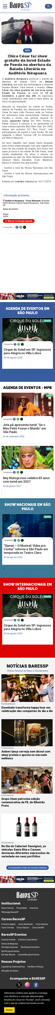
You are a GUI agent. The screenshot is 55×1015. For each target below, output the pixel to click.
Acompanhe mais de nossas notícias (27, 867)
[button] (45, 1003)
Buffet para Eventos (10, 951)
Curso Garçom (23, 927)
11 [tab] (46, 372)
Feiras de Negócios (9, 944)
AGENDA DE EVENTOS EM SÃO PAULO (27, 310)
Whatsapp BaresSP (10, 912)
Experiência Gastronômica (13, 967)
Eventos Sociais (8, 939)
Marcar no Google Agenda (20, 221)
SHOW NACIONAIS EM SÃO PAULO (28, 506)
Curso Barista (42, 924)
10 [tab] (42, 372)
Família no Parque (35, 967)
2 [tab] (8, 372)
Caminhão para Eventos (28, 954)
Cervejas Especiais (9, 947)
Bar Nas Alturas (8, 954)
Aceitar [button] (9, 1010)
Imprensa (34, 908)
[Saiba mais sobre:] (27, 527)
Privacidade (21, 908)
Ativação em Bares (9, 971)
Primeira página (8, 924)
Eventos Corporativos (27, 939)
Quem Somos (7, 908)
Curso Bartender (25, 924)
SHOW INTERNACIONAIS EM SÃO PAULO (27, 586)
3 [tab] (12, 372)
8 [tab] (33, 372)
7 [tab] (29, 372)
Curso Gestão (38, 927)
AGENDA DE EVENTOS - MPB (27, 388)
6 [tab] (25, 372)
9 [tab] (38, 372)
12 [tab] (50, 372)
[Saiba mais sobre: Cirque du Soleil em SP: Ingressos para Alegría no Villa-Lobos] (27, 331)
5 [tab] (21, 372)
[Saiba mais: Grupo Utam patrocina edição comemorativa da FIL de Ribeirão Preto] (27, 792)
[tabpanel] (27, 344)
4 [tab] (17, 372)
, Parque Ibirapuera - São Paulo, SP (26, 203)
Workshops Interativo (30, 947)
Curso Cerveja (7, 927)
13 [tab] (27, 376)
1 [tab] (4, 372)
